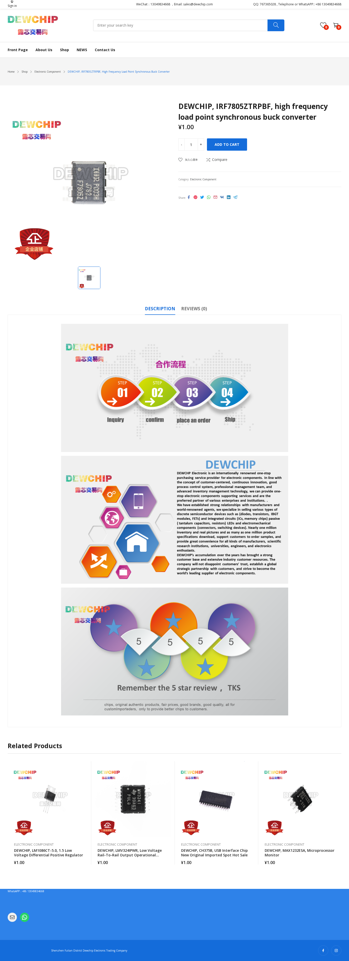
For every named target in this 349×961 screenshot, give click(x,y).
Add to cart (227, 144)
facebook (323, 950)
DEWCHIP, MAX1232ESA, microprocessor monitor (299, 852)
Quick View (85, 766)
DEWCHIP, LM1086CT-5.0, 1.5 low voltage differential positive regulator (48, 852)
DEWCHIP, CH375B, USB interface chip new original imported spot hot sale (214, 852)
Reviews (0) (194, 309)
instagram (336, 950)
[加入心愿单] (85, 778)
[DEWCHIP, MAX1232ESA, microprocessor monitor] (300, 799)
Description (160, 309)
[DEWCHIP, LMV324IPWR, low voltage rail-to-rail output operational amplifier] (133, 799)
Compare (219, 159)
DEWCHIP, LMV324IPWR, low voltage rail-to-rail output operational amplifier (130, 855)
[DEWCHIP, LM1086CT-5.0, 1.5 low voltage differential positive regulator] (49, 799)
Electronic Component (203, 179)
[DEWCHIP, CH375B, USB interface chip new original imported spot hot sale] (216, 799)
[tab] (160, 309)
